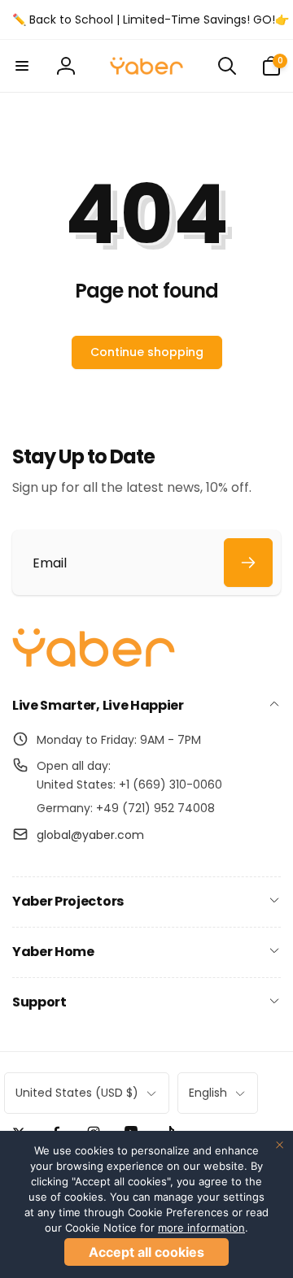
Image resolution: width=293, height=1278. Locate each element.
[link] (150, 19)
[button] (22, 66)
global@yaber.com (90, 835)
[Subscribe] (248, 562)
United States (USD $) (76, 1093)
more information (201, 1227)
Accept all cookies (146, 1252)
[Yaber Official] (93, 663)
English (208, 1093)
